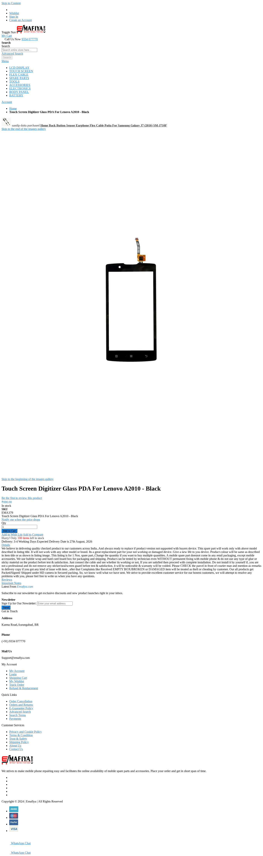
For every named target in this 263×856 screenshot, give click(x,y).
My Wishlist (16, 681)
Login (13, 674)
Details (6, 545)
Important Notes (11, 583)
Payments (15, 718)
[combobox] (19, 50)
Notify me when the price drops (21, 519)
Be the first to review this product (22, 498)
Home (13, 108)
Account (7, 102)
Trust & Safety (18, 738)
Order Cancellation (20, 701)
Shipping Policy (19, 742)
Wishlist (14, 13)
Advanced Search (12, 53)
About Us (15, 745)
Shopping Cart (18, 677)
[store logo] (31, 32)
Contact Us (16, 749)
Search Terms (17, 715)
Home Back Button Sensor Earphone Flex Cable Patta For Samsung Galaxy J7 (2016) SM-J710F (103, 125)
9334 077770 (30, 39)
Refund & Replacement (23, 688)
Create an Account (20, 20)
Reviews (7, 579)
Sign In (13, 16)
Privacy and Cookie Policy (25, 731)
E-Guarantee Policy (21, 708)
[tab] (131, 61)
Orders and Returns (21, 704)
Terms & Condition (21, 735)
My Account (16, 671)
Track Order (16, 684)
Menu (5, 61)
